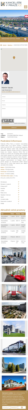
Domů (4, 45)
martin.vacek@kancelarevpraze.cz (11, 91)
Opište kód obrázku (19, 123)
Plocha (18, 213)
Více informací (13, 404)
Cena (22, 213)
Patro (12, 213)
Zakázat (14, 407)
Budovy (10, 45)
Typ (2, 213)
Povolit (6, 407)
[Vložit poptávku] (26, 16)
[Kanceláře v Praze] (11, 4)
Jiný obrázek (5, 123)
